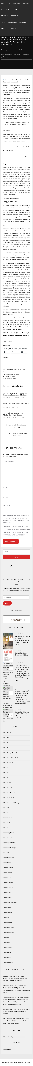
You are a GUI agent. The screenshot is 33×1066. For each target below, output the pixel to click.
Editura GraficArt (7, 823)
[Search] (16, 34)
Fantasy (16, 3)
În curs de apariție (21, 369)
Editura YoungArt (8, 962)
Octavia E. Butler (9, 376)
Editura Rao (6, 917)
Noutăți (4, 28)
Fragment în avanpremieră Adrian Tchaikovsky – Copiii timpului (13, 414)
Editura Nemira (7, 862)
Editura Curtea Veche (9, 798)
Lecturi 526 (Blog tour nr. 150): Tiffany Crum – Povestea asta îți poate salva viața (22, 715)
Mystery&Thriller (9, 9)
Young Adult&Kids (9, 22)
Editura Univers (7, 947)
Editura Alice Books (8, 733)
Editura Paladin (7, 877)
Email (6, 497)
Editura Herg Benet (8, 833)
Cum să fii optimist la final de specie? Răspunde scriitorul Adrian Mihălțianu (15, 394)
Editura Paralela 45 (8, 887)
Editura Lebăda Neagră (9, 847)
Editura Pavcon (7, 892)
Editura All (6, 738)
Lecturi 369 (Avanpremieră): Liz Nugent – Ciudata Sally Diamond (16, 990)
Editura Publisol (7, 912)
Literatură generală (10, 15)
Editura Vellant (7, 952)
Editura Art (6, 743)
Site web (6, 505)
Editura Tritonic (7, 942)
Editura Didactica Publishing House (13, 803)
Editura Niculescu (8, 867)
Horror (26, 3)
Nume (5, 487)
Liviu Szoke (24, 50)
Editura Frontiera (7, 818)
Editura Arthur (7, 748)
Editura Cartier (7, 773)
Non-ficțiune (16, 28)
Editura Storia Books (8, 927)
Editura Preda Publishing (10, 902)
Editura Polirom (7, 897)
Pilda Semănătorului (10, 378)
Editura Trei (6, 937)
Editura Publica (7, 907)
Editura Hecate (15, 374)
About (3, 3)
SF (10, 3)
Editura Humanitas (8, 838)
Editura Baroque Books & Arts (11, 753)
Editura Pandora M (8, 882)
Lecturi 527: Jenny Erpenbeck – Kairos (21, 654)
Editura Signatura (7, 922)
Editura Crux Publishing (9, 793)
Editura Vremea (7, 957)
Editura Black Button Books (10, 758)
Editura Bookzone (8, 768)
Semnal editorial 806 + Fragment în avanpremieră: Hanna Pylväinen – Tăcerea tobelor (22, 640)
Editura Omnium (7, 872)
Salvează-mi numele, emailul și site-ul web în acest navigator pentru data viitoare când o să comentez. (16, 519)
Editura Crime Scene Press (10, 788)
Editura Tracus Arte (8, 932)
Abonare (7, 603)
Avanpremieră (8, 369)
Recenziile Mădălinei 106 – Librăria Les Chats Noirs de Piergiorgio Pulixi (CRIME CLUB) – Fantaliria (16, 1000)
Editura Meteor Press (8, 857)
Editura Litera (6, 853)
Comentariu (8, 461)
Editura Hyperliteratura (9, 842)
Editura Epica (6, 813)
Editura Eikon (6, 808)
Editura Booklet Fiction (9, 763)
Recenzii (23, 22)
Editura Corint (7, 783)
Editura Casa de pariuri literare (11, 778)
